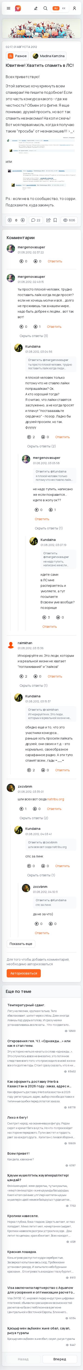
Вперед (59, 1359)
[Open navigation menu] (8, 8)
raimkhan (25, 643)
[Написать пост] (36, 8)
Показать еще (21, 944)
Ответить (55, 261)
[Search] (45, 8)
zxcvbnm (25, 786)
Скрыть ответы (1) (49, 528)
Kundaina (32, 346)
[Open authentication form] (74, 8)
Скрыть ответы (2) (41, 446)
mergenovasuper (31, 247)
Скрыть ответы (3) (34, 336)
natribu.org (55, 799)
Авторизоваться (23, 973)
